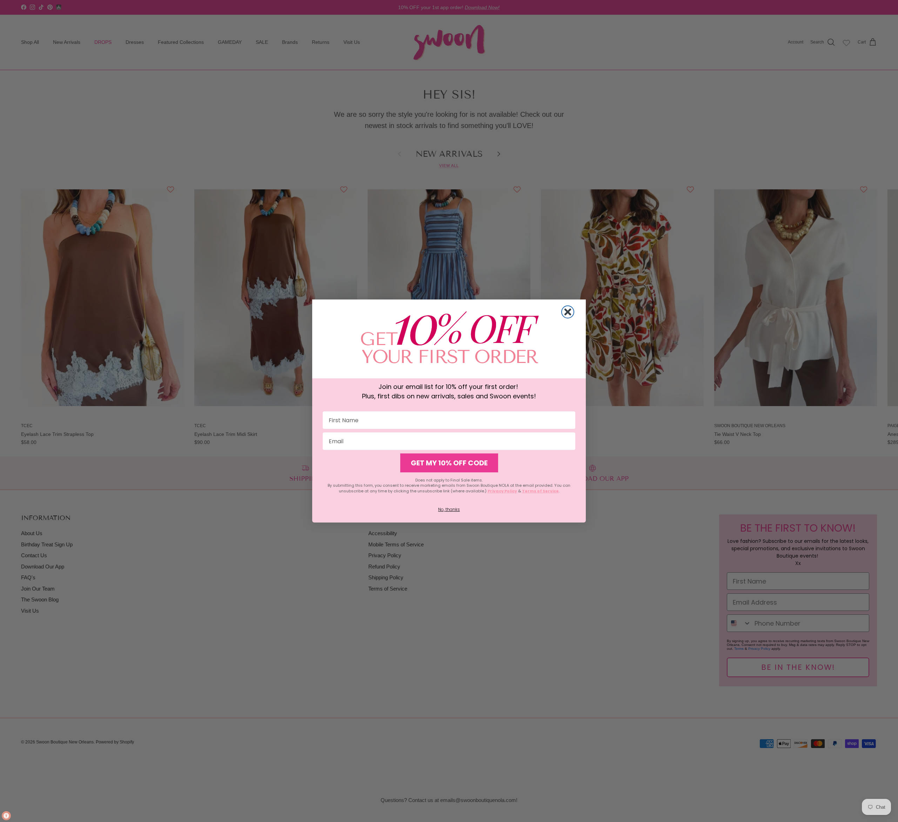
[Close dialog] (568, 312)
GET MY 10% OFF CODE (449, 463)
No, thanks (449, 509)
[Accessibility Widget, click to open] (6, 815)
